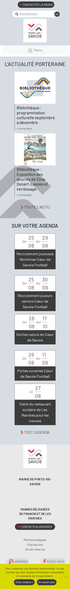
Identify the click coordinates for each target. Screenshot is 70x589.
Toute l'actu (37, 206)
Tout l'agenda (36, 432)
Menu (38, 50)
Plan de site (35, 544)
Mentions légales (35, 540)
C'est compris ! (24, 582)
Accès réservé (35, 549)
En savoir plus (46, 582)
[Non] (65, 576)
